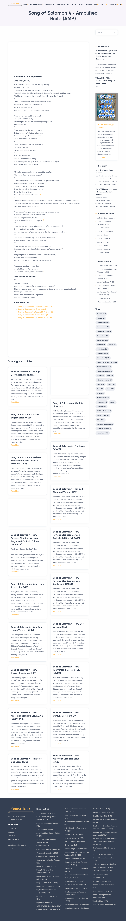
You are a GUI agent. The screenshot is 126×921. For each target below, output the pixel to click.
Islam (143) (112, 384)
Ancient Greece (103, 238)
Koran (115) (110, 389)
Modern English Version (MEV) (75, 849)
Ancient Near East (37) (104, 331)
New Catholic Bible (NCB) (74, 881)
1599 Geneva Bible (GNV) (107, 266)
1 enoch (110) (102, 313)
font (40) (110, 375)
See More (101, 157)
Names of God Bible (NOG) (74, 859)
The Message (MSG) (100, 874)
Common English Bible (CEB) (47, 853)
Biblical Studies (63, 4)
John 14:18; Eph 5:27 (44, 306)
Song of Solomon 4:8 (26, 309)
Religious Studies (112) (104, 411)
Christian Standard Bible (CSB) (48, 849)
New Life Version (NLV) (101, 809)
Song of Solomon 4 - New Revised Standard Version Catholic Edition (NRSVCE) (66, 534)
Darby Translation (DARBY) (46, 866)
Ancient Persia (103, 253)
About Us (12, 829)
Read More (15, 402)
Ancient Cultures (104, 228)
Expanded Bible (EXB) (44, 903)
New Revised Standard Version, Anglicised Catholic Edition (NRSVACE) (105, 841)
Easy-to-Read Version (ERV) (47, 883)
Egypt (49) (101, 375)
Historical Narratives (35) (105, 380)
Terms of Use (13, 836)
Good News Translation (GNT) (48, 910)
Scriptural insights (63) (104, 428)
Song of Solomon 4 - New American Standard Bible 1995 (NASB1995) (27, 715)
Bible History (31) (102, 349)
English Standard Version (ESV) (48, 886)
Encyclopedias (77, 4)
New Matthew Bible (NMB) (102, 816)
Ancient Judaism (104, 249)
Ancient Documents (105, 231)
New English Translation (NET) (75, 888)
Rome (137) (101, 420)
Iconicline (16, 848)
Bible (25, 4)
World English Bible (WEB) (102, 891)
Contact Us (12, 832)
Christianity (49, 4)
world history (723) (103, 433)
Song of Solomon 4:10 (27, 312)
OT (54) (113, 402)
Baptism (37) (101, 344)
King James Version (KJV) (74, 838)
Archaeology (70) (102, 340)
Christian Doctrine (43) (104, 366)
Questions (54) (102, 406)
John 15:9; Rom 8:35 (45, 312)
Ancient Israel (102, 246)
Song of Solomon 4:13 (27, 315)
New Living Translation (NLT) (103, 812)
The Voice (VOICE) (99, 878)
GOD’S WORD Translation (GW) (48, 906)
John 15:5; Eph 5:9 (44, 315)
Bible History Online (25, 848)
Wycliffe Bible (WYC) (100, 901)
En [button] (120, 4)
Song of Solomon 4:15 (27, 318)
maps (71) (100, 393)
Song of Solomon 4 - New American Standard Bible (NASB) (66, 758)
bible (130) (112, 344)
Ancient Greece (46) (103, 327)
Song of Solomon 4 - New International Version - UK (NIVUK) (66, 669)
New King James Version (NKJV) (76, 908)
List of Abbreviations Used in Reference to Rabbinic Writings (106, 192)
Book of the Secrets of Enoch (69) (107, 362)
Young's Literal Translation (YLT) (105, 905)
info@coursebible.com (17, 845)
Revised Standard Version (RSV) (105, 864)
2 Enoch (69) (101, 318)
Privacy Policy (13, 839)
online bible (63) (102, 402)
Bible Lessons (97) (103, 353)
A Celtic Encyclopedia (106, 218)
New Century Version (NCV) (75, 885)
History (103, 4)
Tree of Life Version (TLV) (102, 881)
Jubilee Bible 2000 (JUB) (73, 834)
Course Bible (20, 817)
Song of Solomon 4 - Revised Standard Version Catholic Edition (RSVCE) (26, 460)
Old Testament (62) (103, 397)
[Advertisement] (48, 61)
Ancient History (36, 4)
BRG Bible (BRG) (103, 298)
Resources (113, 4)
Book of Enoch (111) (103, 358)
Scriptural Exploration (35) (105, 424)
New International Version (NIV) (76, 905)
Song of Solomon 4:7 (26, 306)
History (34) (101, 384)
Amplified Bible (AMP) (105, 282)
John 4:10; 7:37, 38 (44, 318)
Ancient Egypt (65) (103, 322)
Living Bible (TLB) (70, 845)
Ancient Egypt (102, 235)
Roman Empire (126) (103, 415)
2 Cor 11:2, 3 (41, 309)
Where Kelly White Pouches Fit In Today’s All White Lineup (105, 81)
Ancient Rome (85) (103, 336)
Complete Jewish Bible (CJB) (47, 856)
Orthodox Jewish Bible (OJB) (103, 854)
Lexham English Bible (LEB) (74, 841)
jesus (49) (100, 389)
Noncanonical (91, 4)
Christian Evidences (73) (105, 371)
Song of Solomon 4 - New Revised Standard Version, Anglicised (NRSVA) (66, 581)
